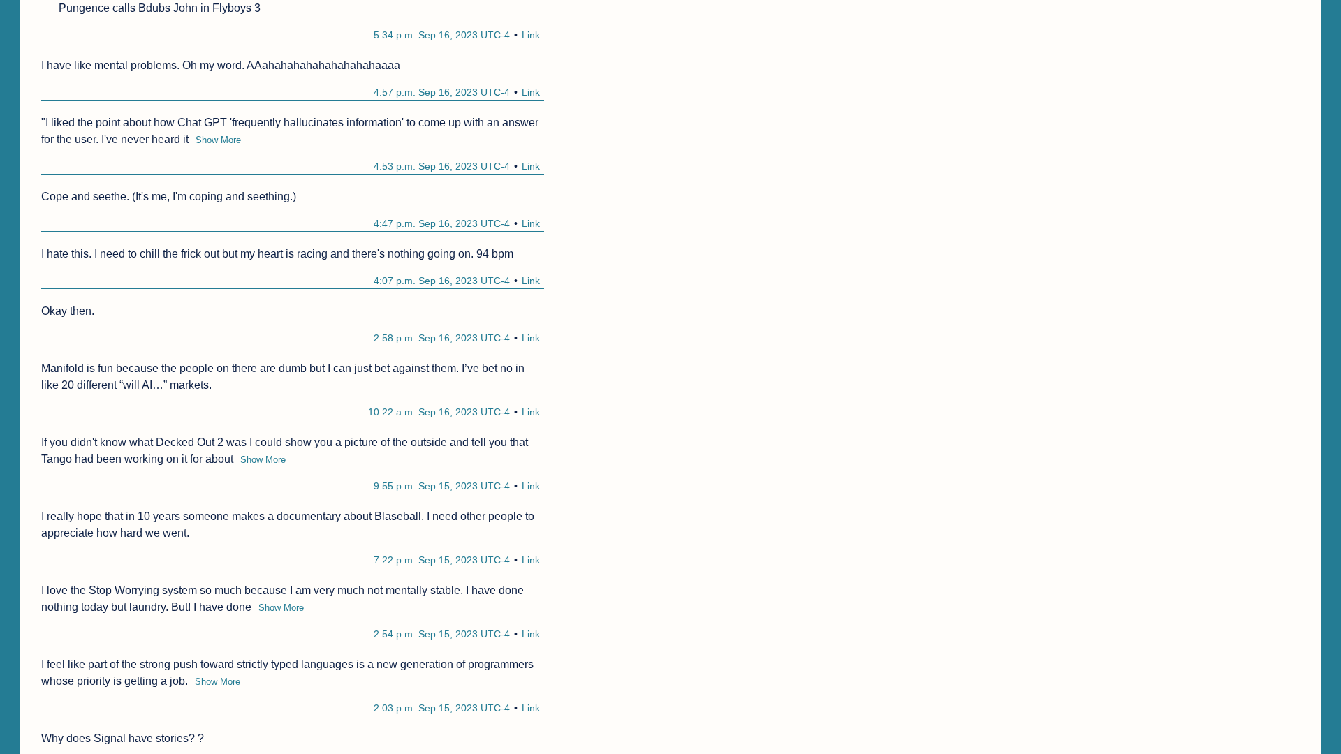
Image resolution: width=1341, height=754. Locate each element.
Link (531, 34)
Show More (218, 140)
